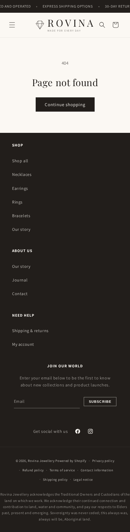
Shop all (20, 160)
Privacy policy (103, 461)
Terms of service (62, 470)
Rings (17, 202)
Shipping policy (55, 479)
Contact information (97, 470)
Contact (20, 293)
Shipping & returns (30, 330)
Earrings (20, 188)
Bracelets (21, 215)
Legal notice (83, 479)
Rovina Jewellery (41, 461)
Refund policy (33, 470)
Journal (20, 280)
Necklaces (21, 174)
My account (23, 344)
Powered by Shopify (70, 461)
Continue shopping (65, 104)
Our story (21, 229)
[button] (12, 25)
